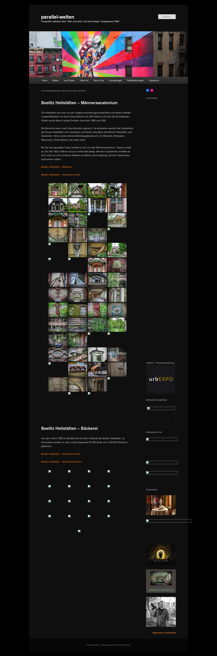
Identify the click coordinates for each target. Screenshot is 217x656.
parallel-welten (57, 16)
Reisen (55, 80)
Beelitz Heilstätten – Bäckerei (56, 166)
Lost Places (69, 80)
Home (44, 80)
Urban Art (84, 80)
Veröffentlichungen (135, 80)
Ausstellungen (115, 80)
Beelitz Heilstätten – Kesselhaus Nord (60, 174)
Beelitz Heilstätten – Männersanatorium (79, 102)
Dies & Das (98, 80)
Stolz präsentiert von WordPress (115, 644)
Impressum (154, 80)
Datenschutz (170, 632)
